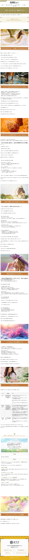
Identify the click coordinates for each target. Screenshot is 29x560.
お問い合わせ (14, 5)
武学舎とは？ (7, 552)
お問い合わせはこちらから (21, 552)
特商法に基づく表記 (8, 550)
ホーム (1, 14)
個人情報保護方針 (21, 550)
